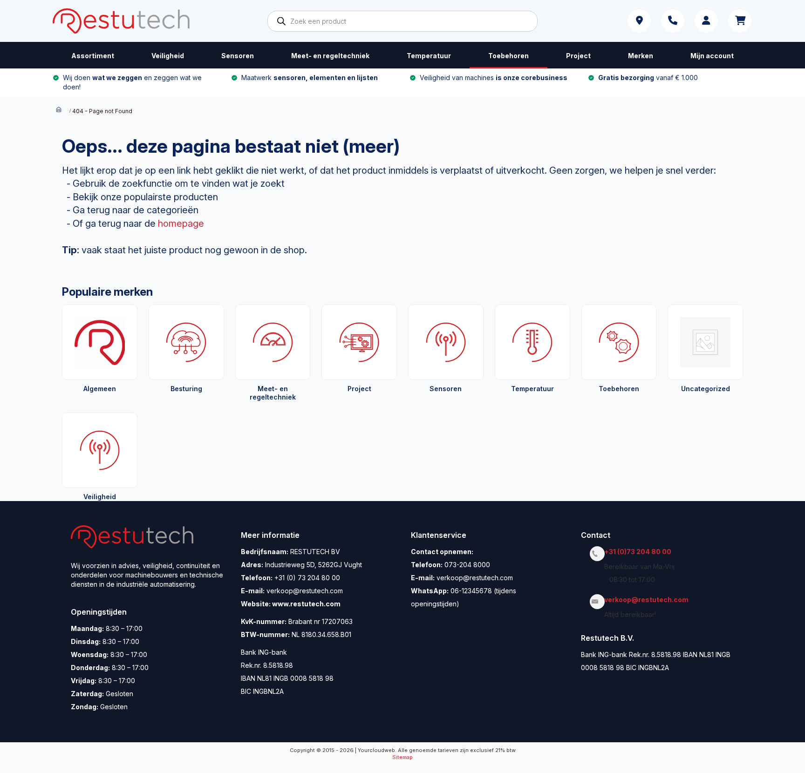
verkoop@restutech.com (649, 599)
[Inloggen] (706, 21)
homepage (181, 223)
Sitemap (402, 757)
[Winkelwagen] (739, 21)
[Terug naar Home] (58, 111)
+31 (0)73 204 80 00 (640, 552)
